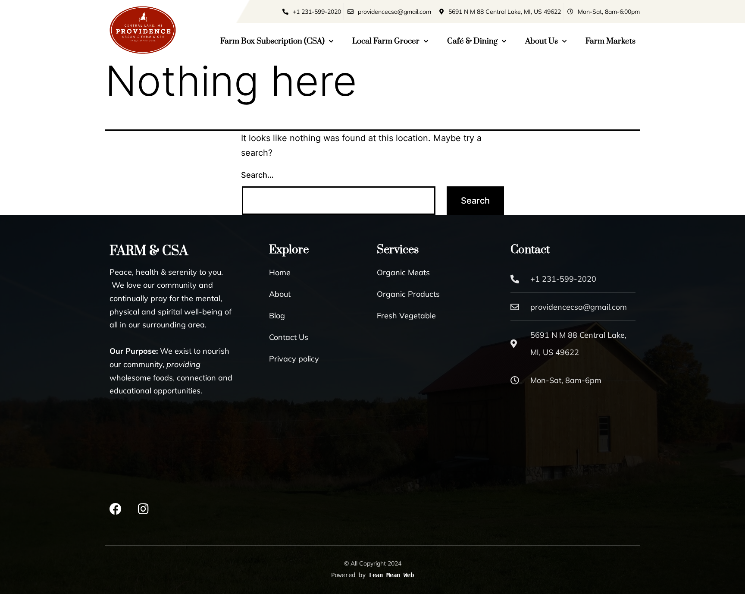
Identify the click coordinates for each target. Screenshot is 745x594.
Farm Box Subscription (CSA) (272, 41)
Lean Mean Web (391, 575)
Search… (257, 174)
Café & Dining (472, 41)
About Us (541, 41)
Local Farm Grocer (385, 41)
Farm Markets (610, 41)
